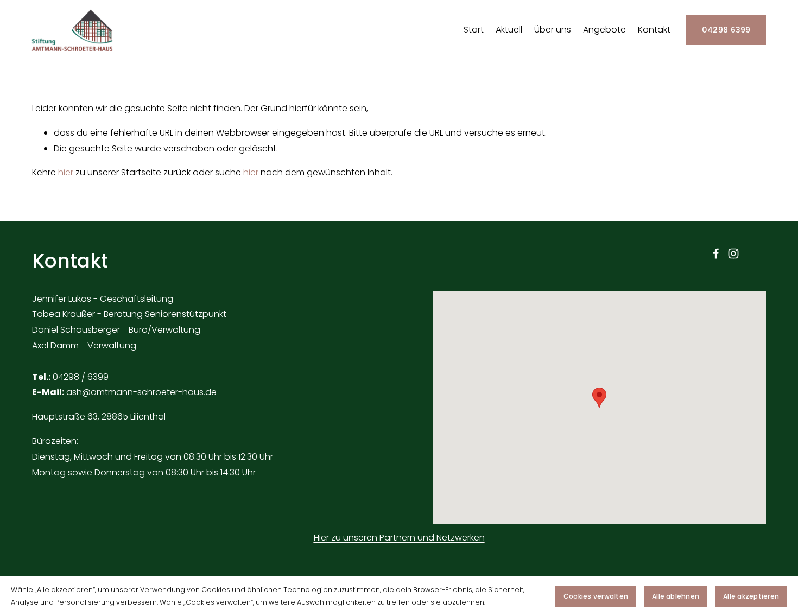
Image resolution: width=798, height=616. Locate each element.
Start (474, 29)
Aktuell (509, 29)
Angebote (604, 29)
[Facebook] (716, 253)
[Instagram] (733, 253)
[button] (599, 398)
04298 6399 (726, 29)
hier (65, 172)
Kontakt (654, 29)
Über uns (552, 29)
